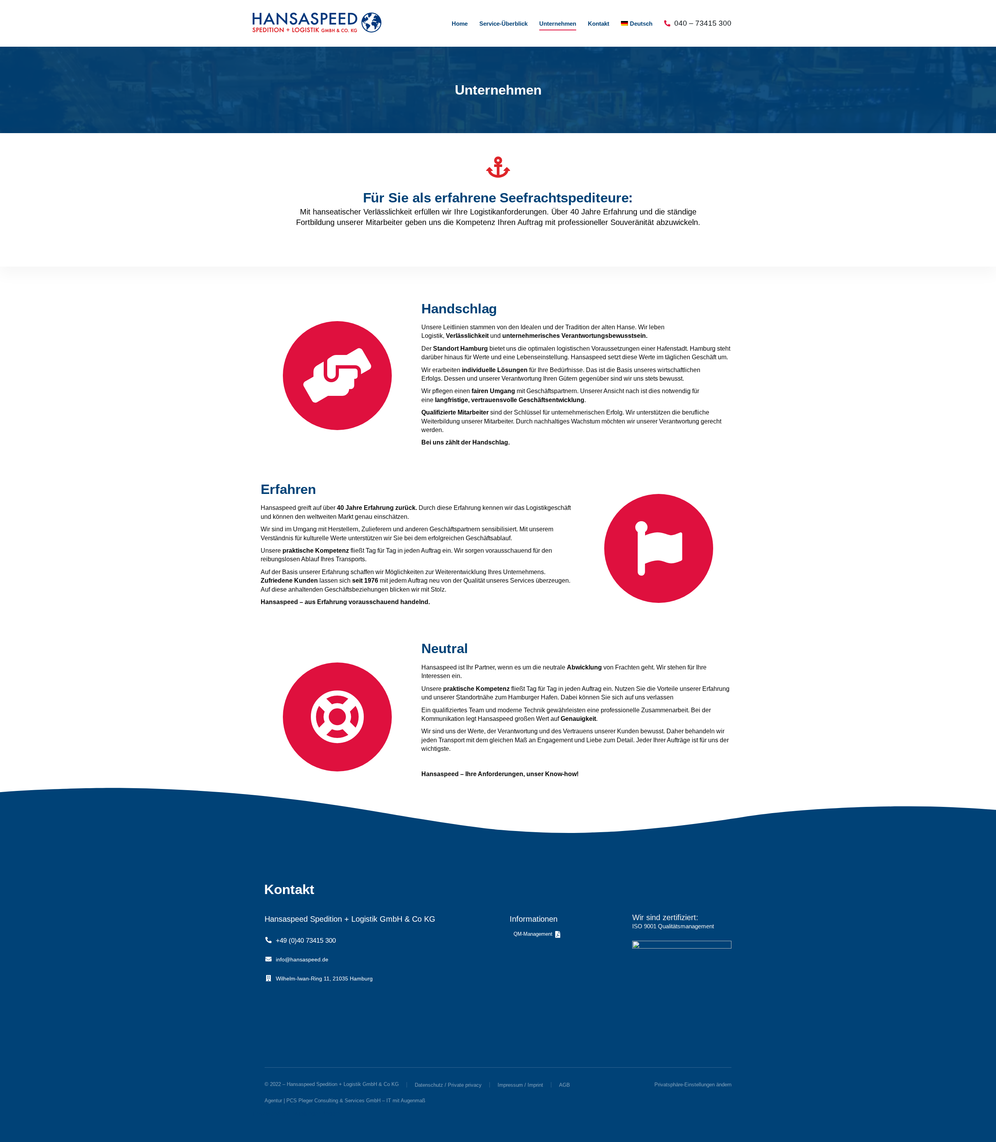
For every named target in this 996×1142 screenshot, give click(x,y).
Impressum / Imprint (520, 1085)
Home (460, 23)
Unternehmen (557, 23)
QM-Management (533, 934)
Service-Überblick (503, 23)
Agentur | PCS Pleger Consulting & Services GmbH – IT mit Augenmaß (345, 1100)
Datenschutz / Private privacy (448, 1085)
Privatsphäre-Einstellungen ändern (692, 1085)
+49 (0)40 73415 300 (306, 940)
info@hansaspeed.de (302, 959)
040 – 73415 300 (702, 23)
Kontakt (598, 23)
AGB (564, 1085)
